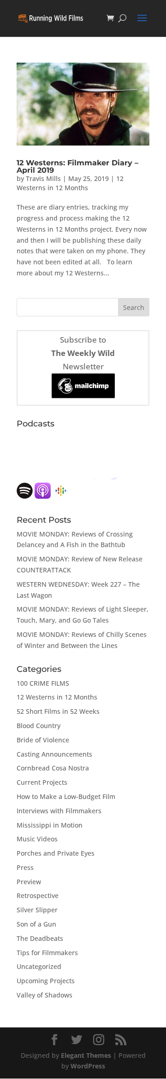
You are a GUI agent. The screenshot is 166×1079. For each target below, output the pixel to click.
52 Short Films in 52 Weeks (58, 711)
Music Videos (37, 838)
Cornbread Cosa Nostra (53, 768)
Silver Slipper (37, 909)
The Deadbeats (40, 938)
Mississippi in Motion (50, 825)
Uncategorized (39, 966)
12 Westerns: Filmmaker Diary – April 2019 (77, 166)
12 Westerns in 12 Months (70, 183)
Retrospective (38, 895)
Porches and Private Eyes (56, 853)
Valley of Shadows (44, 995)
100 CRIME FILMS (43, 683)
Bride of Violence (43, 739)
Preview (29, 881)
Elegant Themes (86, 1055)
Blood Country (38, 725)
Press (25, 867)
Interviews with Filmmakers (59, 810)
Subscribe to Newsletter (83, 353)
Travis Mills (43, 178)
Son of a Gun (36, 924)
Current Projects (42, 782)
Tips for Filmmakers (47, 952)
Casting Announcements (54, 754)
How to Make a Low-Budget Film (66, 796)
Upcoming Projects (46, 980)
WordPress (88, 1066)
